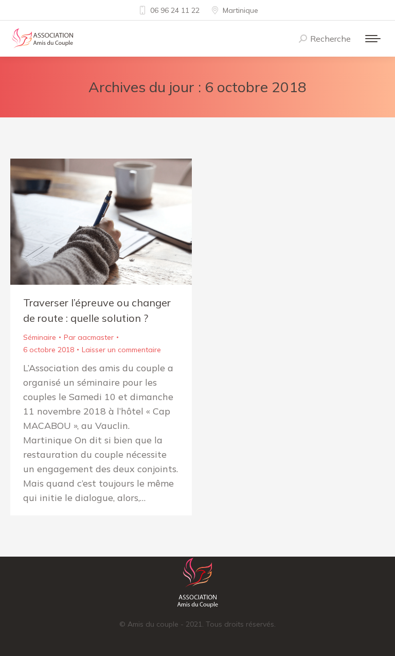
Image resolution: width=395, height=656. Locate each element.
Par (89, 337)
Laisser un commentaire (121, 349)
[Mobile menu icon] (373, 38)
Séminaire (39, 337)
